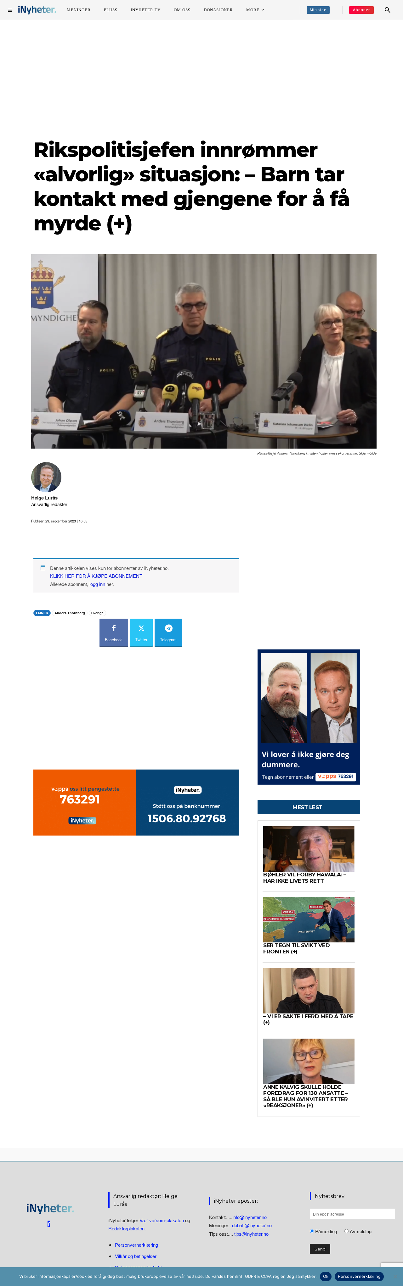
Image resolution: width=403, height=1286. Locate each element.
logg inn (97, 584)
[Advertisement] (201, 78)
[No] (395, 1276)
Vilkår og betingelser (135, 1256)
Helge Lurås (44, 497)
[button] (387, 10)
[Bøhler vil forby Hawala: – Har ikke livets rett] (309, 849)
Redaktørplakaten (126, 1228)
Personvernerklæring (136, 1244)
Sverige (97, 612)
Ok (326, 1276)
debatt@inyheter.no (252, 1225)
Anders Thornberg (69, 612)
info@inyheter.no (249, 1217)
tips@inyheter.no (251, 1233)
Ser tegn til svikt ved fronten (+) (296, 948)
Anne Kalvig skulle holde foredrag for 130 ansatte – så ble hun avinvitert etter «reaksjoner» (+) (305, 1096)
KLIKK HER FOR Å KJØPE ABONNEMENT (96, 575)
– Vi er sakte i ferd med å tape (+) (308, 1019)
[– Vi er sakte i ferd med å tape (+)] (309, 990)
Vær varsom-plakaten (161, 1220)
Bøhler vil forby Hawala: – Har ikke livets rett (304, 877)
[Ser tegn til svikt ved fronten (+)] (309, 919)
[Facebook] (49, 1224)
